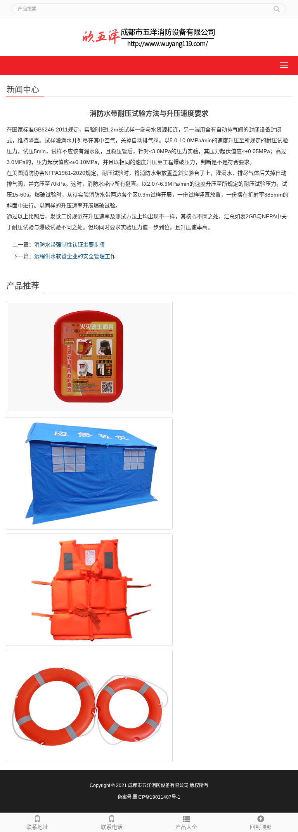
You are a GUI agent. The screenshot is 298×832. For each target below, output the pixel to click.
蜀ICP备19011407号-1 (156, 797)
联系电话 (112, 827)
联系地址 (37, 827)
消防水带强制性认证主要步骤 (69, 245)
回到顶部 (261, 827)
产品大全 (186, 827)
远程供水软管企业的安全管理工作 (75, 256)
